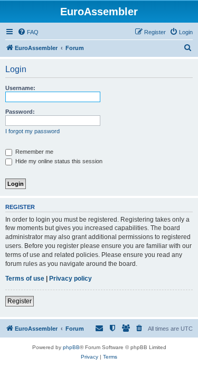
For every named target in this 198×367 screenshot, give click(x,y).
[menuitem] (28, 32)
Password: (20, 111)
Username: (20, 88)
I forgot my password (32, 131)
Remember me (33, 151)
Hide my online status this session (58, 161)
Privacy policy (70, 278)
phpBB (71, 347)
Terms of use (24, 278)
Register (19, 301)
